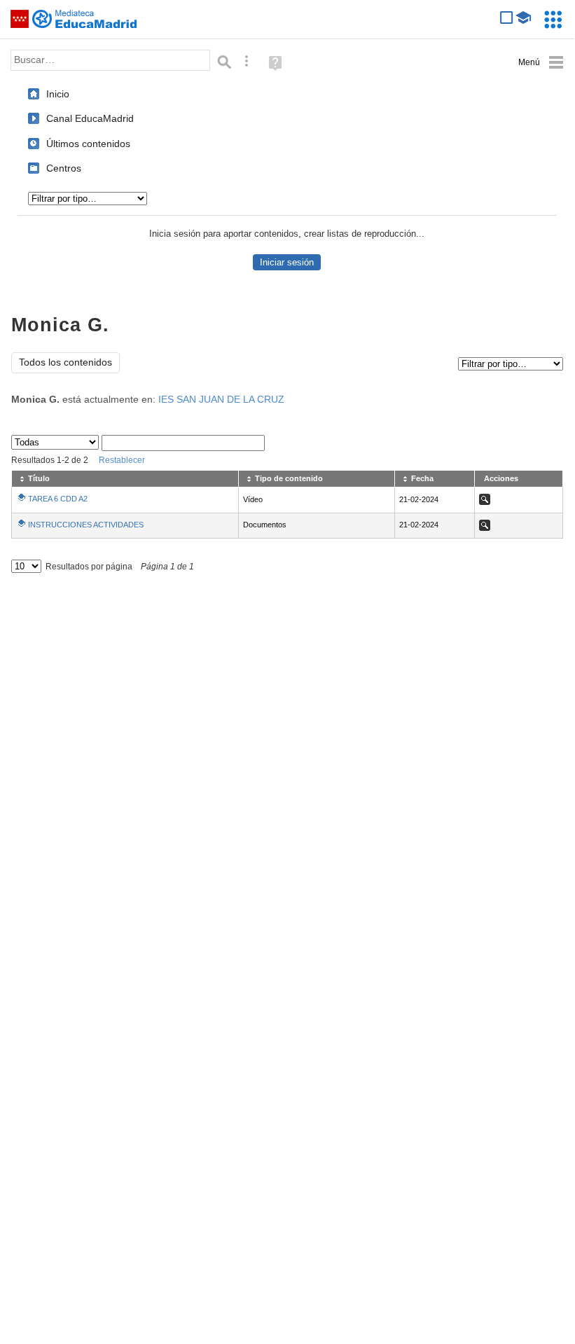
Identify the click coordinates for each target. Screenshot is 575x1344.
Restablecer (122, 460)
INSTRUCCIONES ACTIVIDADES (86, 524)
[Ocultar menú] (541, 63)
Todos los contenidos (65, 362)
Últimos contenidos (88, 143)
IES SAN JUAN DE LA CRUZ (221, 399)
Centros (63, 168)
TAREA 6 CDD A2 (58, 498)
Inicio (57, 93)
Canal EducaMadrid (90, 118)
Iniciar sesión (287, 262)
